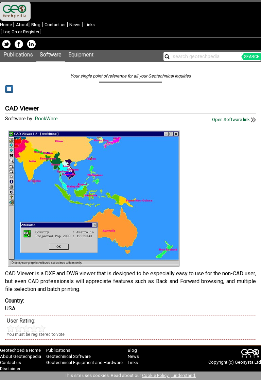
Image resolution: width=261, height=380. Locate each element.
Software (51, 54)
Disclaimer (10, 368)
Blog (36, 24)
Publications (18, 54)
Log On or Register (21, 31)
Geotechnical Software (68, 356)
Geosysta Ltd (248, 362)
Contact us (56, 24)
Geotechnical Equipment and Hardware (84, 362)
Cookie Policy (156, 375)
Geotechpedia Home (20, 350)
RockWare (47, 119)
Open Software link (231, 119)
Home (6, 24)
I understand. (183, 375)
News (74, 24)
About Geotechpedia (20, 356)
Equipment (80, 54)
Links (89, 24)
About (22, 24)
